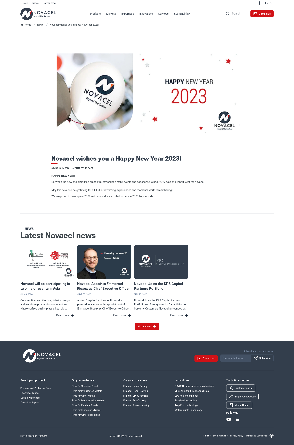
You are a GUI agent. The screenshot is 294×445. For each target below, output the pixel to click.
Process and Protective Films (35, 388)
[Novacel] (38, 14)
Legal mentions (220, 436)
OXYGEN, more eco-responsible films (194, 386)
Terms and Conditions (256, 436)
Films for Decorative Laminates (88, 400)
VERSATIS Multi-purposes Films (192, 391)
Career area (49, 3)
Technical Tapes (29, 393)
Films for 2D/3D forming (135, 395)
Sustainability (182, 13)
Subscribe (265, 358)
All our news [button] (144, 326)
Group (25, 3)
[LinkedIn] (237, 419)
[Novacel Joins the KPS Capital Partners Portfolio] (161, 262)
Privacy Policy (236, 436)
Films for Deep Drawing (135, 391)
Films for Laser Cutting (135, 386)
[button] (259, 3)
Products (95, 13)
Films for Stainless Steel (85, 386)
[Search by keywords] (226, 13)
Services (163, 13)
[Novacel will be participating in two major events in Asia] (47, 262)
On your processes (135, 380)
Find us (206, 436)
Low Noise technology (186, 395)
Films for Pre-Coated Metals (87, 391)
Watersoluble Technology (188, 410)
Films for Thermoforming (136, 405)
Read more (62, 315)
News (35, 3)
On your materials (83, 380)
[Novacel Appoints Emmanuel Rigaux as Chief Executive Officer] (104, 262)
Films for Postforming (134, 400)
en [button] (266, 3)
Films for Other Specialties (86, 414)
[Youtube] (228, 419)
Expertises (127, 13)
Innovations (146, 13)
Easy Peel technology (186, 400)
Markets (111, 13)
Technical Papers (29, 402)
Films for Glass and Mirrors (86, 410)
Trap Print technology (186, 405)
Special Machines (30, 397)
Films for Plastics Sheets (85, 405)
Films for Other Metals (83, 395)
